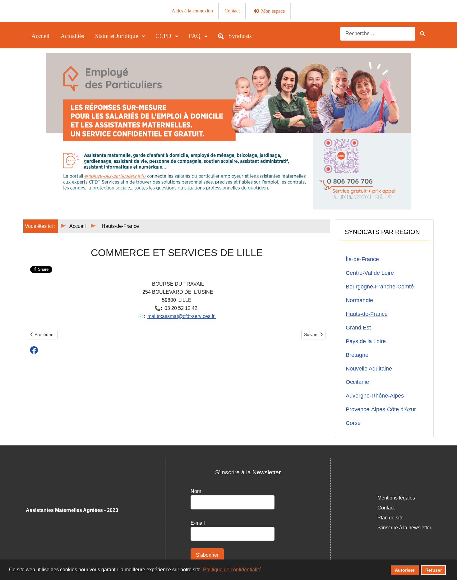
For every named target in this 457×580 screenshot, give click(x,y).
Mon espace (273, 11)
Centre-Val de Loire (370, 273)
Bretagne (357, 355)
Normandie (359, 300)
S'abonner (207, 555)
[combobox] (377, 34)
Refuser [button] (433, 570)
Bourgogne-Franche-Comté (380, 286)
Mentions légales (396, 497)
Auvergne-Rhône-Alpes (375, 396)
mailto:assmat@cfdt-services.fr (181, 316)
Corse (353, 423)
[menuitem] (40, 36)
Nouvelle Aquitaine (369, 369)
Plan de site (390, 517)
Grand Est (358, 328)
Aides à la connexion (192, 10)
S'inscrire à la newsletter (404, 527)
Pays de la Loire (366, 341)
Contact (232, 10)
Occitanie (357, 382)
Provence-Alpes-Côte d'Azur (381, 409)
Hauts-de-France (367, 314)
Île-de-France (362, 259)
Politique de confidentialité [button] (232, 569)
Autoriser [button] (404, 570)
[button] (34, 350)
